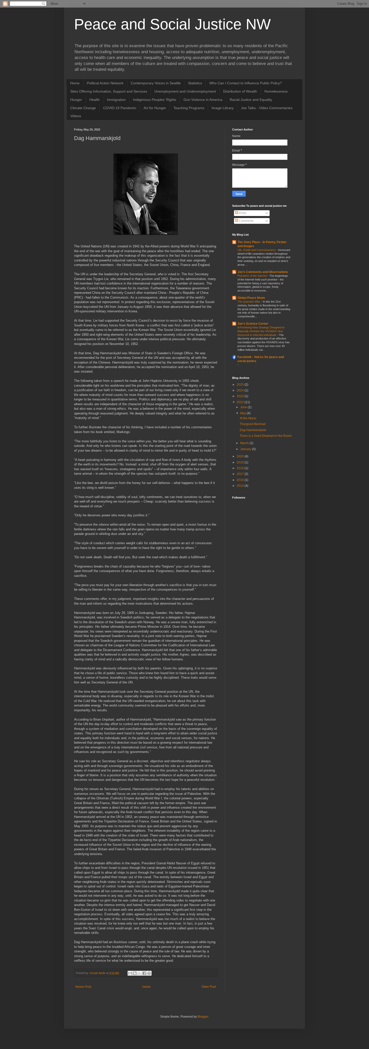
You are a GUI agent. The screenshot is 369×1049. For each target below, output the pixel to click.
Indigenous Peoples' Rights (154, 100)
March (245, 443)
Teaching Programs (188, 108)
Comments (246, 221)
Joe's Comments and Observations (262, 272)
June (244, 407)
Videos (75, 116)
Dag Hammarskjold (253, 430)
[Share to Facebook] (144, 973)
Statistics (195, 83)
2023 (240, 396)
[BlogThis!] (134, 973)
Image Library (223, 108)
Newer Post (83, 987)
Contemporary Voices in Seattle (156, 83)
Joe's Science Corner (252, 323)
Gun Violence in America (202, 100)
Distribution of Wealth (240, 91)
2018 (240, 468)
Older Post (209, 987)
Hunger (76, 100)
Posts (242, 213)
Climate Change (83, 108)
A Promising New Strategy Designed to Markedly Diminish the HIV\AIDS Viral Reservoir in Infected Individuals (260, 331)
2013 (240, 485)
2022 (240, 402)
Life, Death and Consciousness (256, 249)
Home (75, 83)
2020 (240, 456)
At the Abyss (248, 418)
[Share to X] (139, 973)
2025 (240, 384)
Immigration (116, 100)
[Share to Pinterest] (149, 973)
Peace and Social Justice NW (172, 24)
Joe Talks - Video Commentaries (266, 108)
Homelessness (276, 91)
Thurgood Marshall (253, 424)
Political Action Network (105, 83)
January (246, 449)
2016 (240, 480)
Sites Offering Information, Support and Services (108, 91)
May (243, 413)
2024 (240, 390)
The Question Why (249, 301)
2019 (240, 462)
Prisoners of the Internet (252, 275)
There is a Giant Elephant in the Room (266, 436)
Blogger (203, 1016)
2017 (240, 474)
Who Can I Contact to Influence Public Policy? (245, 83)
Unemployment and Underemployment (185, 91)
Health (94, 100)
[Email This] (130, 973)
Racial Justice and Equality (251, 100)
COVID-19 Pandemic (119, 108)
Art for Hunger (155, 108)
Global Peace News (251, 298)
